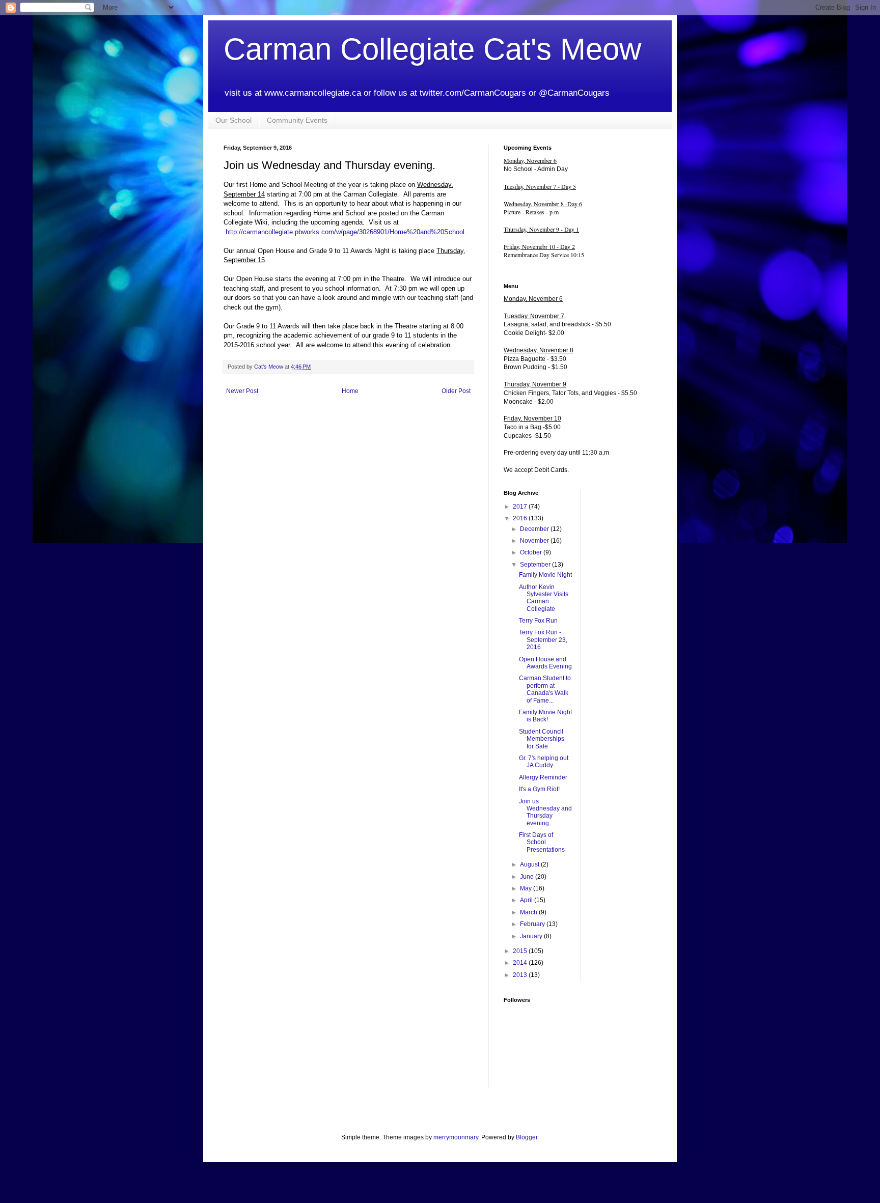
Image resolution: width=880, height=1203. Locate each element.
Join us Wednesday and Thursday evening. (545, 812)
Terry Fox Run (538, 620)
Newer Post (242, 391)
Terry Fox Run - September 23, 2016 (543, 640)
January (532, 936)
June (527, 876)
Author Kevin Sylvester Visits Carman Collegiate (543, 597)
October (531, 552)
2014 (521, 962)
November (535, 540)
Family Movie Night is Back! (545, 716)
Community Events (297, 120)
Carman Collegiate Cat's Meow (432, 49)
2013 (521, 974)
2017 (521, 506)
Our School (233, 120)
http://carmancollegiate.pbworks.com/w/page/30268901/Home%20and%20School (345, 232)
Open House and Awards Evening (545, 663)
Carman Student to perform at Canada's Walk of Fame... (545, 689)
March (529, 912)
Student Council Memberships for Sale (541, 739)
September (536, 564)
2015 (521, 951)
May (526, 888)
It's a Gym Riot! (539, 789)
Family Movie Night (545, 574)
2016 (521, 518)
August (530, 864)
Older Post (456, 391)
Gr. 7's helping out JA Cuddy (543, 761)
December (535, 529)
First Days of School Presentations (542, 842)
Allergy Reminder (543, 777)
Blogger (526, 1137)
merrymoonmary (455, 1137)
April (527, 900)
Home (350, 391)
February (533, 924)
